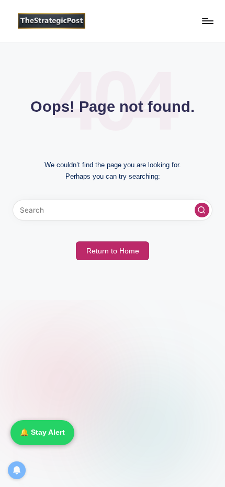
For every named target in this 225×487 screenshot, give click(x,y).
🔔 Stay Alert (42, 432)
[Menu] (207, 21)
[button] (202, 210)
